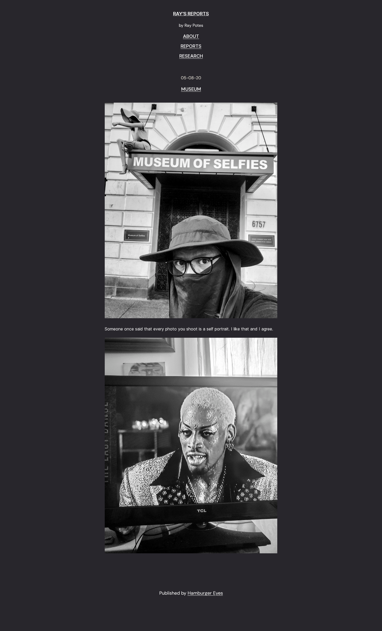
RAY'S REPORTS (191, 13)
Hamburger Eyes (205, 593)
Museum (191, 89)
